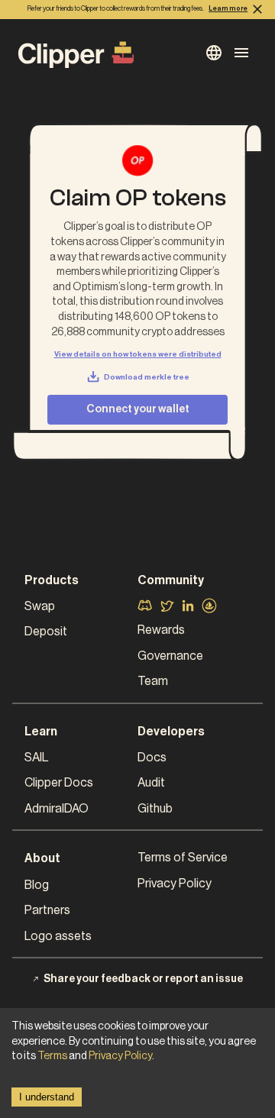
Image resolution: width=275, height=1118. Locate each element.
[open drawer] (214, 52)
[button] (81, 606)
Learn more (228, 8)
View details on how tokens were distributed (138, 354)
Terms (52, 1056)
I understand (46, 1097)
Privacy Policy (120, 1056)
